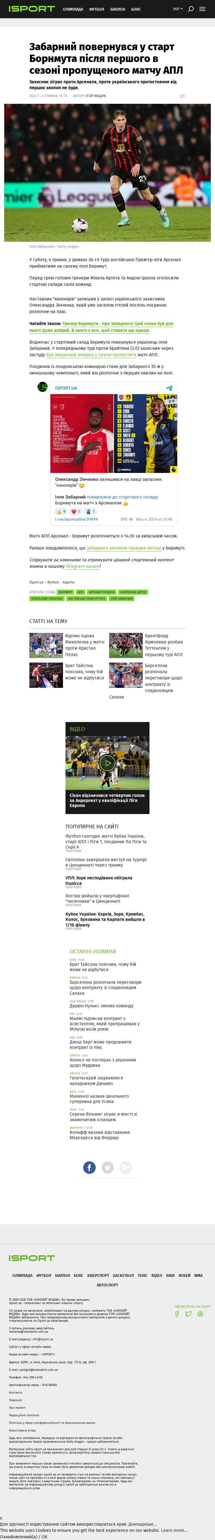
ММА (198, 1275)
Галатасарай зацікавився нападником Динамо (96, 1080)
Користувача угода (22, 1430)
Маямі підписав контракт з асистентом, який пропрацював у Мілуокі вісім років (105, 1023)
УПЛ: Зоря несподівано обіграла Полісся (99, 880)
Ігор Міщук (96, 95)
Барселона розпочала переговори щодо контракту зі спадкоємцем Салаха (106, 987)
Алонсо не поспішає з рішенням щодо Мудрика (103, 1062)
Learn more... (174, 1530)
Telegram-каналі (82, 566)
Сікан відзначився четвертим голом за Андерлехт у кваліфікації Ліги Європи (107, 800)
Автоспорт (107, 1285)
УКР (176, 9)
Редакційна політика (24, 1415)
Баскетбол (123, 1275)
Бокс (136, 9)
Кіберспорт (98, 1275)
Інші (170, 1275)
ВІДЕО (156, 1275)
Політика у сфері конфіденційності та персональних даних (52, 1423)
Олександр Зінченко (47, 598)
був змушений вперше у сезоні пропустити (91, 354)
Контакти (15, 1392)
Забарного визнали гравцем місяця (124, 548)
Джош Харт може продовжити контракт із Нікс (101, 1045)
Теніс (143, 1275)
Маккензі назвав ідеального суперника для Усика (99, 1099)
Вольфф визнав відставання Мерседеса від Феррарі (100, 1135)
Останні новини (93, 951)
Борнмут (65, 592)
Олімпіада (73, 9)
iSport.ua (36, 582)
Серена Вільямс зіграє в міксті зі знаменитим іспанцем (103, 1117)
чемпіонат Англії (133, 592)
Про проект (17, 1407)
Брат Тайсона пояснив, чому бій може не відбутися (103, 967)
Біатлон (117, 9)
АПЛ (80, 592)
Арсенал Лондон (101, 592)
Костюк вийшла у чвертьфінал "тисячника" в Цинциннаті (97, 898)
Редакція (15, 1400)
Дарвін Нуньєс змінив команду (102, 1006)
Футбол (96, 9)
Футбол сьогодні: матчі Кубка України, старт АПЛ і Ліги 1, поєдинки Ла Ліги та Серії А (106, 841)
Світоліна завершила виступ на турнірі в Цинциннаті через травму (106, 862)
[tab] (89, 1167)
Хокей (184, 1275)
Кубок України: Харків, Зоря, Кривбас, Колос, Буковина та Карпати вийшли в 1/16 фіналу (105, 919)
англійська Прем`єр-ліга (86, 598)
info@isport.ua (42, 1339)
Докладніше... (142, 1524)
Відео (77, 729)
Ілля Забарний (121, 598)
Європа (68, 582)
